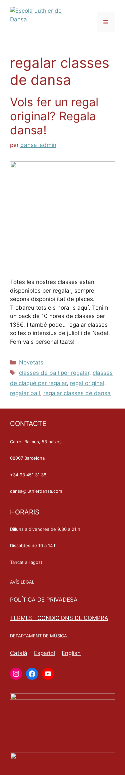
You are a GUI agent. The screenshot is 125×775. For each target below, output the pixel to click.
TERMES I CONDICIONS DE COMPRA (59, 618)
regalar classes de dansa (77, 393)
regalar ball (25, 393)
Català (18, 653)
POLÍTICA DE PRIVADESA (44, 599)
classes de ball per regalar (54, 372)
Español (44, 653)
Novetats (31, 362)
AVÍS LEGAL (22, 582)
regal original (87, 383)
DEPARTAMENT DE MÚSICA (38, 635)
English (71, 653)
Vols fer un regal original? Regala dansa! (54, 116)
